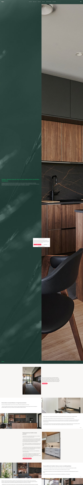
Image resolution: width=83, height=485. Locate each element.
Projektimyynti (48, 1)
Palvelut (43, 1)
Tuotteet (39, 1)
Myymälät (54, 1)
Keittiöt (30, 1)
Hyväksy (37, 244)
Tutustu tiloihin (45, 383)
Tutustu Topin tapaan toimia (27, 458)
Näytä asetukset (45, 244)
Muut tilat (35, 1)
